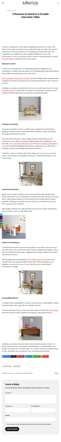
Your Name (8, 406)
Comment (8, 393)
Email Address (35, 406)
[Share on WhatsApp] (1, 224)
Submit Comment (12, 429)
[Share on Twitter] (1, 217)
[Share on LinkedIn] (1, 222)
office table (17, 366)
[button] (3, 3)
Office (56, 373)
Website (7, 415)
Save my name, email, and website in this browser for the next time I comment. (29, 424)
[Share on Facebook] (1, 215)
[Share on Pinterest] (1, 220)
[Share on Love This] (1, 227)
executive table (7, 366)
